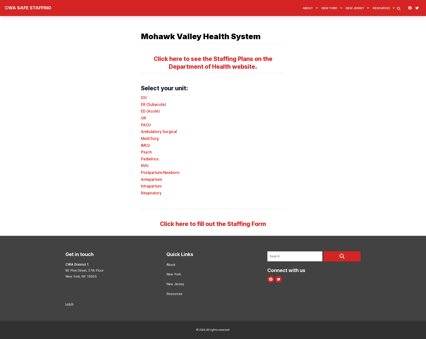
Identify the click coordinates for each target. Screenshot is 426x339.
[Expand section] (317, 8)
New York (329, 8)
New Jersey (355, 8)
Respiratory (151, 193)
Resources (381, 8)
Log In (69, 304)
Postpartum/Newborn (160, 172)
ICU (144, 97)
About (308, 8)
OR (143, 118)
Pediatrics (150, 159)
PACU (146, 125)
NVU (144, 165)
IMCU (145, 145)
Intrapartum (151, 186)
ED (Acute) (150, 111)
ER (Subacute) (153, 104)
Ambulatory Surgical (159, 131)
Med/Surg (150, 138)
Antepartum (151, 179)
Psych (146, 152)
